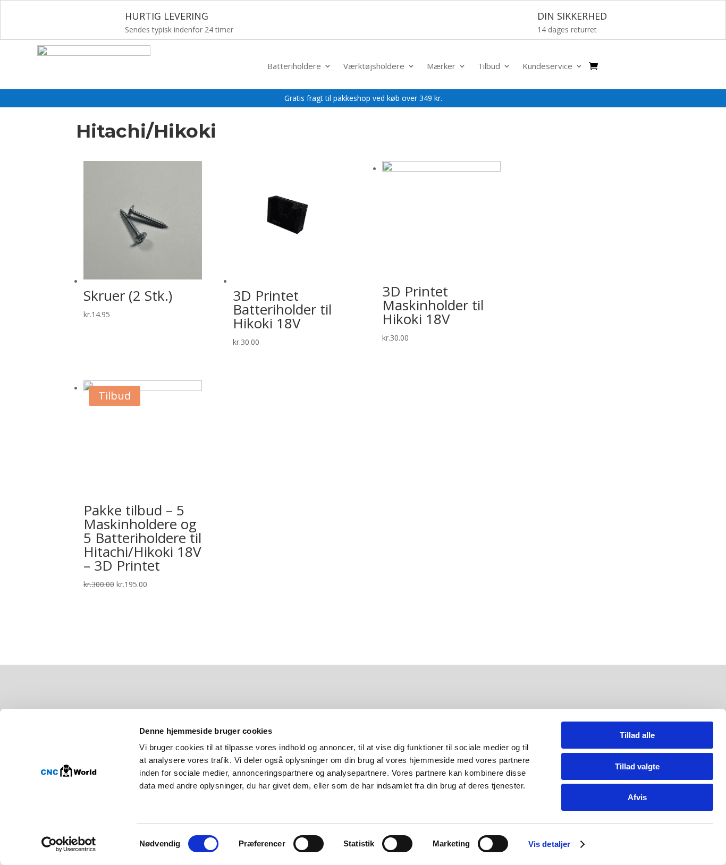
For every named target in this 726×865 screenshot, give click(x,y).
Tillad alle (637, 735)
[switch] (308, 843)
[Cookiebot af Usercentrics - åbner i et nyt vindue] (68, 844)
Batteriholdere (294, 66)
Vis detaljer (549, 844)
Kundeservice (547, 66)
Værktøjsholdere (373, 66)
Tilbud (489, 66)
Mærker (441, 66)
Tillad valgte (637, 766)
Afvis (637, 797)
